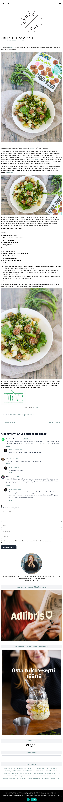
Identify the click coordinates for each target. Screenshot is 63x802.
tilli (42, 778)
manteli (52, 773)
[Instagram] (5, 3)
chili (44, 768)
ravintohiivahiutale (9, 778)
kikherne (55, 771)
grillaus (26, 415)
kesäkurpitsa (48, 771)
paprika (14, 776)
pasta (23, 776)
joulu (12, 771)
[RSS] (8, 3)
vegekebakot (9, 172)
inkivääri (7, 771)
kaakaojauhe (18, 771)
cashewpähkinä (38, 768)
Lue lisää (34, 799)
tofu (45, 778)
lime (27, 773)
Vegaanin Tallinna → (55, 422)
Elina (10, 450)
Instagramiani (34, 159)
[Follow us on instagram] (31, 745)
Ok (28, 799)
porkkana (39, 776)
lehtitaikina (22, 773)
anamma (13, 415)
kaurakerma (39, 771)
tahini (39, 778)
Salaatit (21, 41)
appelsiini (7, 768)
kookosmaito (7, 773)
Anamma (12, 47)
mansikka (47, 773)
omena (9, 776)
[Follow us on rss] (35, 745)
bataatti (30, 768)
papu (19, 776)
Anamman (32, 148)
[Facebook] (3, 3)
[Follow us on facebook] (27, 745)
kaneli (25, 771)
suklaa (35, 778)
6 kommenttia (13, 41)
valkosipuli (56, 778)
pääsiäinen (52, 776)
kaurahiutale (31, 771)
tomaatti (50, 778)
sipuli (17, 778)
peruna (32, 415)
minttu (58, 773)
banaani (19, 768)
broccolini (20, 415)
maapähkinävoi (38, 773)
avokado (13, 768)
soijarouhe (28, 778)
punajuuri (45, 776)
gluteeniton (50, 768)
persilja (28, 776)
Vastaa (8, 446)
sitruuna (22, 778)
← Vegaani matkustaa (8, 422)
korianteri (15, 773)
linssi (31, 773)
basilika (24, 768)
